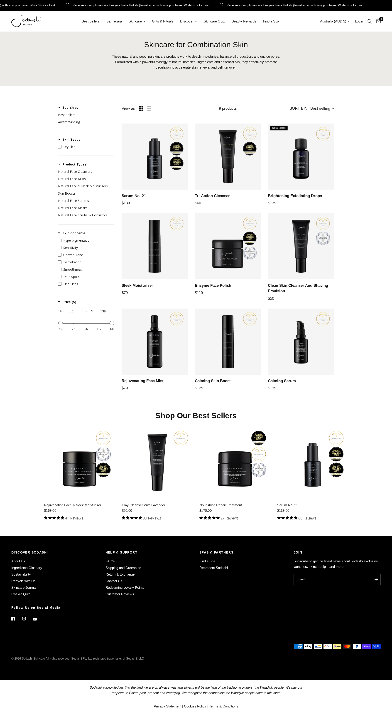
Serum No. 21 (287, 505)
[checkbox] (85, 115)
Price (69, 302)
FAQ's (110, 561)
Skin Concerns (74, 233)
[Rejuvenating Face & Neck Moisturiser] (79, 462)
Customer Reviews (119, 594)
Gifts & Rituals (162, 21)
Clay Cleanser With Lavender (143, 505)
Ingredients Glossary (26, 568)
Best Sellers (91, 21)
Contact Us (113, 581)
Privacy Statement (167, 706)
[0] (377, 21)
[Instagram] (27, 619)
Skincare (135, 21)
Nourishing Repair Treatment (220, 505)
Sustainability (21, 574)
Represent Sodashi (213, 568)
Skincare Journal (23, 587)
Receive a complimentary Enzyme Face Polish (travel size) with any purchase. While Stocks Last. (134, 5)
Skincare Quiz (214, 21)
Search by (70, 107)
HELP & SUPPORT (121, 552)
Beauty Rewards (244, 21)
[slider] (60, 323)
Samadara (114, 21)
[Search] (369, 21)
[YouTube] (38, 619)
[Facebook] (16, 619)
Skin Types (71, 139)
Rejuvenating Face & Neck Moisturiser (72, 505)
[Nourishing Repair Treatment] (234, 462)
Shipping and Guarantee (123, 568)
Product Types (74, 164)
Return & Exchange (120, 574)
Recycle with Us (23, 581)
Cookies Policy (195, 706)
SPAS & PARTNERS (216, 552)
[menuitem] (90, 21)
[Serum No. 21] (312, 462)
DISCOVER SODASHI (29, 552)
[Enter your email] (376, 579)
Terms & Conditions (223, 706)
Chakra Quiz (20, 594)
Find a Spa (271, 21)
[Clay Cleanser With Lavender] (157, 462)
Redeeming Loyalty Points (124, 587)
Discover (187, 21)
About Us (18, 561)
